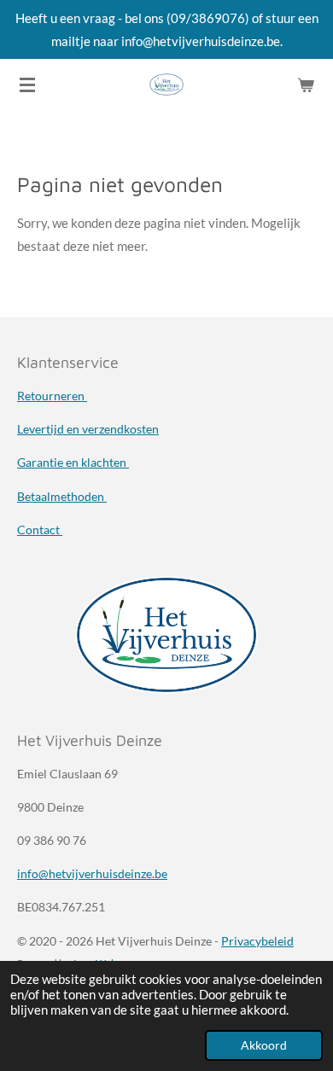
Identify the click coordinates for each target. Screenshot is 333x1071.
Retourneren (52, 395)
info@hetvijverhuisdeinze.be (92, 873)
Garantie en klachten (73, 462)
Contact (39, 529)
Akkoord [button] (264, 1045)
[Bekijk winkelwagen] (305, 84)
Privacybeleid (257, 941)
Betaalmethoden (62, 496)
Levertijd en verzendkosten (88, 429)
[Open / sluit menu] (27, 84)
